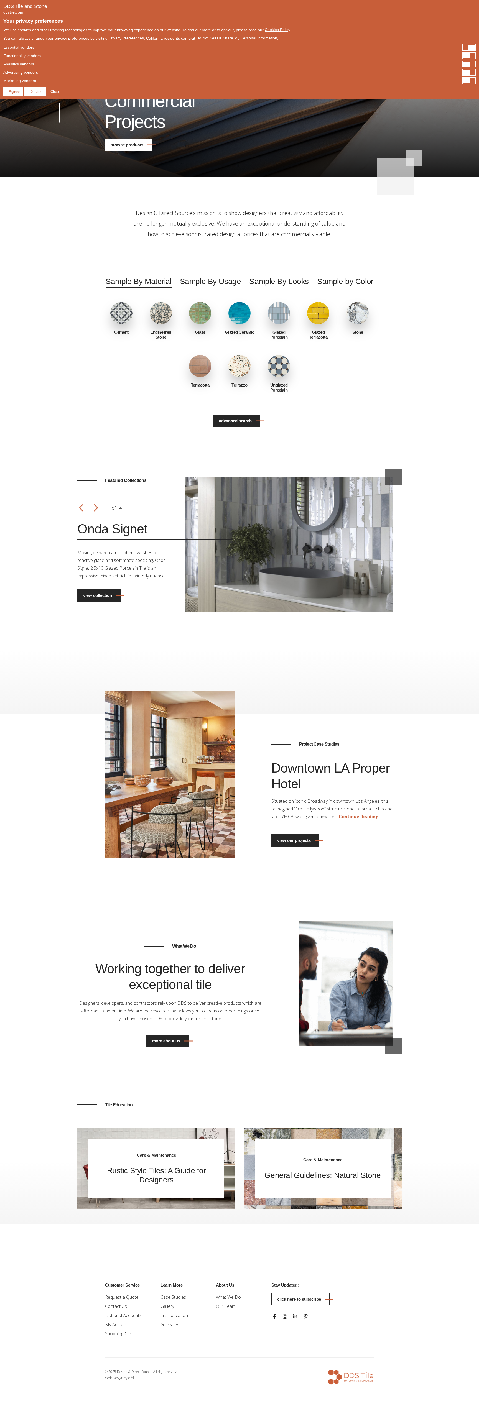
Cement (121, 332)
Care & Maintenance (156, 1155)
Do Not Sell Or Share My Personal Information (236, 38)
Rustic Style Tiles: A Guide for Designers (156, 1175)
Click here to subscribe (299, 1299)
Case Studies (173, 1297)
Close (55, 91)
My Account (117, 1324)
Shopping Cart (119, 1334)
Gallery (167, 1306)
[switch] (239, 47)
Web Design (114, 1377)
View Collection (97, 595)
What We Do (228, 1297)
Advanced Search (235, 420)
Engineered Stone (160, 334)
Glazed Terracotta (318, 334)
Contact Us (116, 1306)
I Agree (13, 91)
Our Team (226, 1306)
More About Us (166, 1041)
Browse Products (126, 144)
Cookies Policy (277, 29)
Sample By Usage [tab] (210, 281)
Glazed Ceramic (239, 332)
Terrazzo (239, 385)
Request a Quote (122, 1297)
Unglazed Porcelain (279, 387)
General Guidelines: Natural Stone (322, 1175)
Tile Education (174, 1315)
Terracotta (200, 385)
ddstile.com (13, 12)
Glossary (169, 1324)
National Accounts (123, 1315)
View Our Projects (294, 840)
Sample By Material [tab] (138, 281)
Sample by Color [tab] (345, 281)
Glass (200, 332)
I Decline (35, 91)
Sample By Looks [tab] (279, 281)
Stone (357, 332)
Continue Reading (359, 817)
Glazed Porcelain (278, 334)
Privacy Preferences (126, 38)
